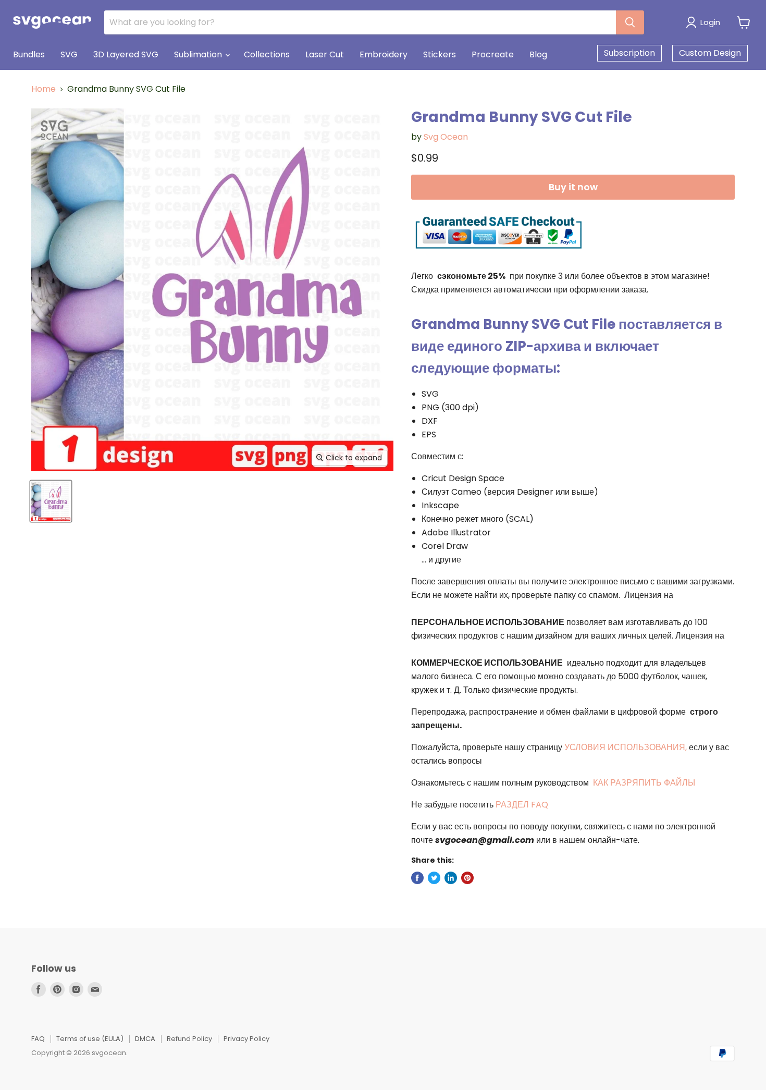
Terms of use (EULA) (89, 1039)
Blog (538, 54)
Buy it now (573, 186)
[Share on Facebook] (417, 878)
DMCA (145, 1039)
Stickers (439, 54)
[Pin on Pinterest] (467, 878)
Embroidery (383, 54)
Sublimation (199, 54)
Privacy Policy (246, 1039)
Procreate (493, 54)
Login (710, 22)
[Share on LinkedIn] (450, 878)
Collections (267, 54)
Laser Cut (324, 54)
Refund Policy (189, 1039)
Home (43, 89)
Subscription (629, 53)
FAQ (38, 1039)
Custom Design (710, 53)
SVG (69, 54)
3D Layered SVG (125, 54)
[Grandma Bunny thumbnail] (50, 501)
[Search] (630, 22)
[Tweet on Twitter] (434, 878)
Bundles (29, 54)
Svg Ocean (446, 137)
